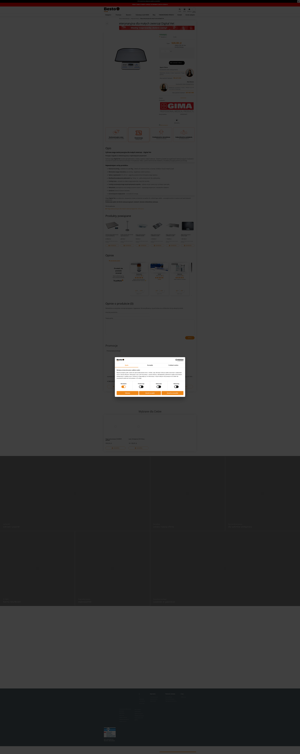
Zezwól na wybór (150, 393)
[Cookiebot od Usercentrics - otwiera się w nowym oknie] (176, 360)
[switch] (141, 387)
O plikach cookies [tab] (173, 365)
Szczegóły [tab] (150, 365)
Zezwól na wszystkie (172, 393)
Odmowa (127, 393)
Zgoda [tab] (126, 365)
